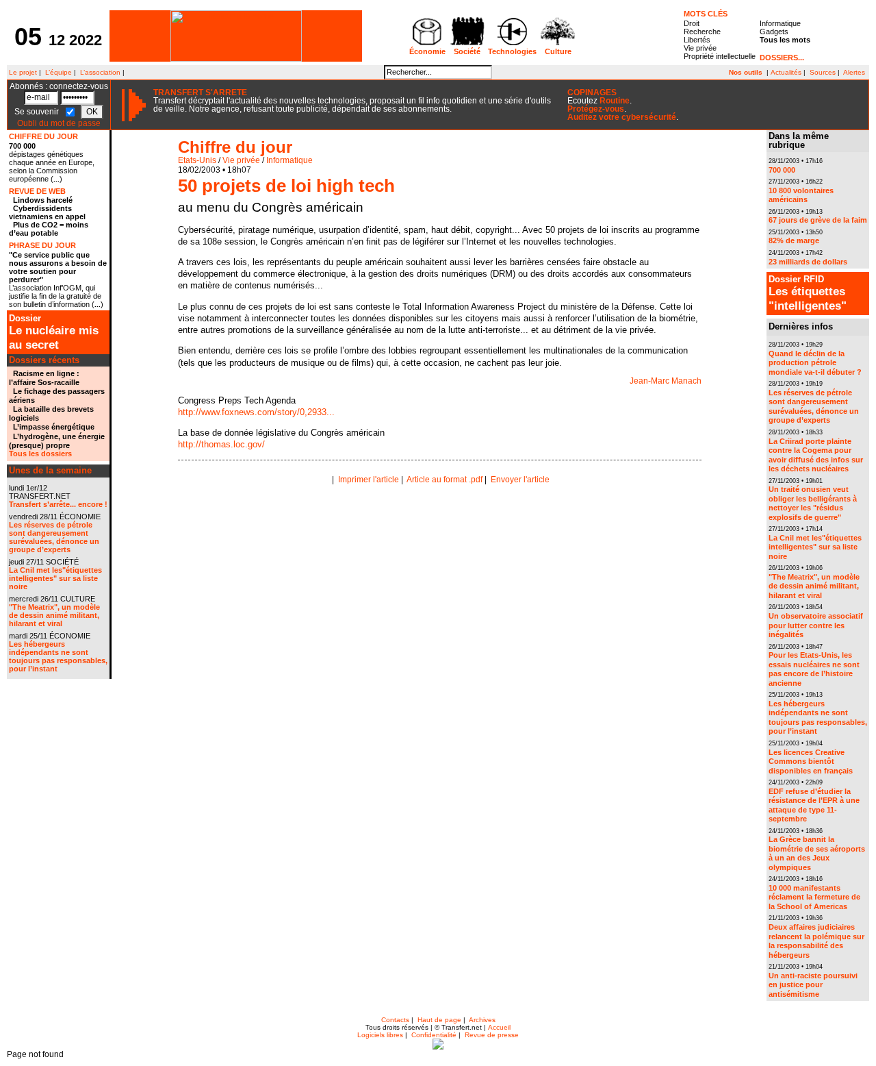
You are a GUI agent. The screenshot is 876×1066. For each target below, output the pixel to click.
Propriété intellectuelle (720, 56)
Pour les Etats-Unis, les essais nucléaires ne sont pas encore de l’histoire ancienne (814, 669)
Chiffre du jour (235, 147)
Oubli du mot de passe (59, 123)
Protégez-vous (595, 109)
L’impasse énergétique (53, 427)
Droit (691, 23)
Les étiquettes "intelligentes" (808, 293)
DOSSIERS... (782, 57)
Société (467, 51)
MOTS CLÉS (705, 14)
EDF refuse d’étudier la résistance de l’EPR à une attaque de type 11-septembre (814, 805)
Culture (558, 51)
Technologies (512, 51)
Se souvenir (37, 112)
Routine (615, 101)
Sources (823, 72)
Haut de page (439, 1020)
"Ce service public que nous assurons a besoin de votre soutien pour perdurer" (58, 267)
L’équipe (58, 72)
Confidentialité (433, 1035)
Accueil (499, 1027)
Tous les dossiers (40, 453)
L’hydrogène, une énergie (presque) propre (57, 440)
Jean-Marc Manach (665, 381)
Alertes (854, 72)
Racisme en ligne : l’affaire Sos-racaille (44, 377)
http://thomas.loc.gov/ (221, 444)
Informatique (780, 23)
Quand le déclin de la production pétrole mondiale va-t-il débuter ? (815, 362)
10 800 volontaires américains (801, 195)
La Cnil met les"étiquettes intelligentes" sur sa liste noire (55, 578)
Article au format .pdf (444, 479)
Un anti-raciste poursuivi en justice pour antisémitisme (813, 984)
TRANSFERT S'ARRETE (200, 92)
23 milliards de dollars (808, 262)
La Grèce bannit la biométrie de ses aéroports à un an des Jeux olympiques (817, 853)
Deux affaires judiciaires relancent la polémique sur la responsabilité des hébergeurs (816, 941)
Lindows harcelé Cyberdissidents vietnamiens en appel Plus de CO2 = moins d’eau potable (48, 216)
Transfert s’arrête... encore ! (58, 504)
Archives (482, 1020)
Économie (427, 51)
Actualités (786, 72)
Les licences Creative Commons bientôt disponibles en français (811, 761)
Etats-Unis (197, 160)
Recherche (702, 31)
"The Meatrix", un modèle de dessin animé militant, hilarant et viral (54, 615)
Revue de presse (492, 1035)
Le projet (22, 72)
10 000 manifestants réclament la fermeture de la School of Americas (814, 897)
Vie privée (700, 48)
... (56, 179)
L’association (100, 72)
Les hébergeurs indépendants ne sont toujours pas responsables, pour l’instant (58, 656)
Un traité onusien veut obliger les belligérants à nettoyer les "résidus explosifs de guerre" (813, 503)
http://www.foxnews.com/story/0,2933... (256, 412)
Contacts (395, 1020)
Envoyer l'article (520, 479)
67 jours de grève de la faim (818, 220)
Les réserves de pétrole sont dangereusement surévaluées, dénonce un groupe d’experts (54, 537)
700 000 (22, 146)
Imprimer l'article (368, 479)
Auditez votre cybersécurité (621, 117)
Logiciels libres (380, 1035)
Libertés (697, 40)
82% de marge (794, 240)
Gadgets (774, 31)
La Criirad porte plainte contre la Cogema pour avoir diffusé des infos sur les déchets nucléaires (816, 455)
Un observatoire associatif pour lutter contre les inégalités (816, 625)
